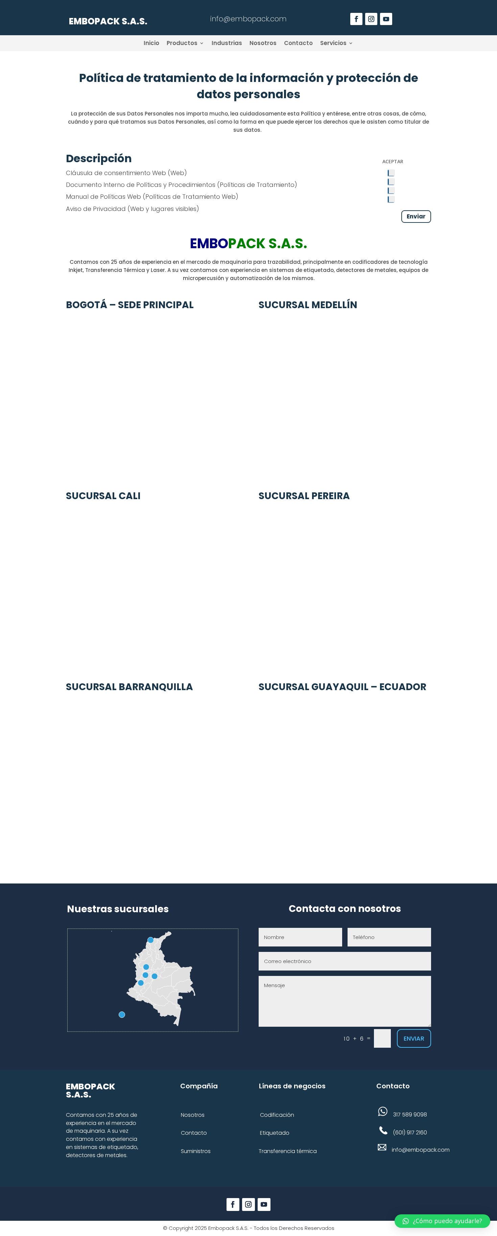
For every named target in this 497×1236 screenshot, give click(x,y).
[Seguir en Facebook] (233, 1204)
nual (82, 196)
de (93, 196)
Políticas (111, 196)
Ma (70, 196)
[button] (442, 1221)
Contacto (298, 43)
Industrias (227, 43)
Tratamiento (200, 196)
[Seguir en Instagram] (371, 19)
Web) (229, 196)
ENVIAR (414, 1038)
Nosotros (263, 43)
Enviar (416, 216)
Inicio (151, 43)
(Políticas (156, 196)
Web (133, 196)
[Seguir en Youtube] (386, 19)
